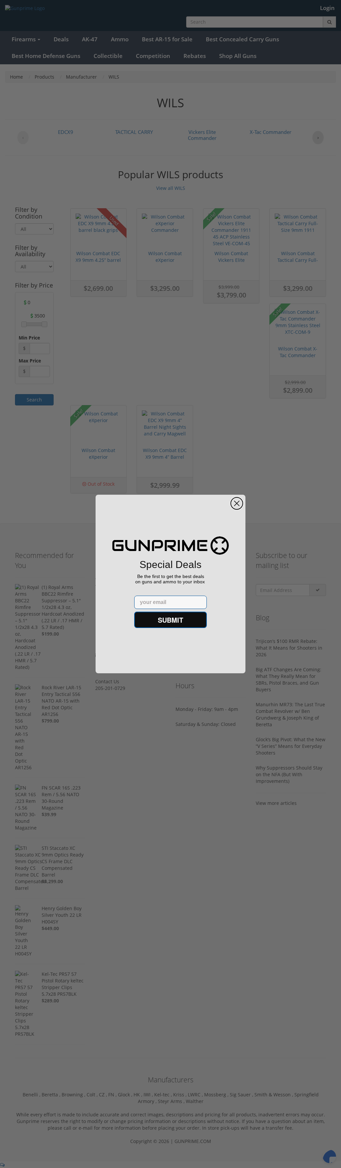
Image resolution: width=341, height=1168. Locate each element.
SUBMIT (170, 620)
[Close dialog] (237, 503)
